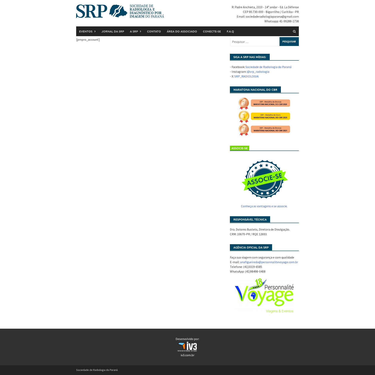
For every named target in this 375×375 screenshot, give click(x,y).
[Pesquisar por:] (264, 41)
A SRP (134, 31)
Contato (154, 31)
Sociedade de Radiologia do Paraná (268, 67)
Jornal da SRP (113, 31)
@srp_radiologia (258, 72)
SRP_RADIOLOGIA (246, 76)
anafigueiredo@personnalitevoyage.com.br (269, 262)
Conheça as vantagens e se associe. (264, 206)
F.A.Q (230, 31)
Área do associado (182, 31)
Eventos (85, 31)
